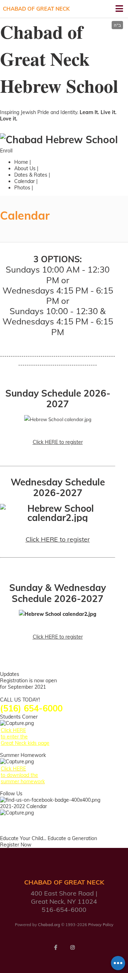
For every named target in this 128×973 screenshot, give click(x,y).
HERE (18, 693)
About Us (25, 168)
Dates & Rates (30, 175)
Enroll (6, 150)
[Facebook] (55, 947)
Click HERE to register (58, 442)
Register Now (15, 845)
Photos (22, 187)
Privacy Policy (100, 924)
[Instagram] (72, 947)
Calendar (24, 181)
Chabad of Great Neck (36, 8)
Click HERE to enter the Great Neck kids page (25, 736)
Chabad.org (49, 924)
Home (21, 162)
